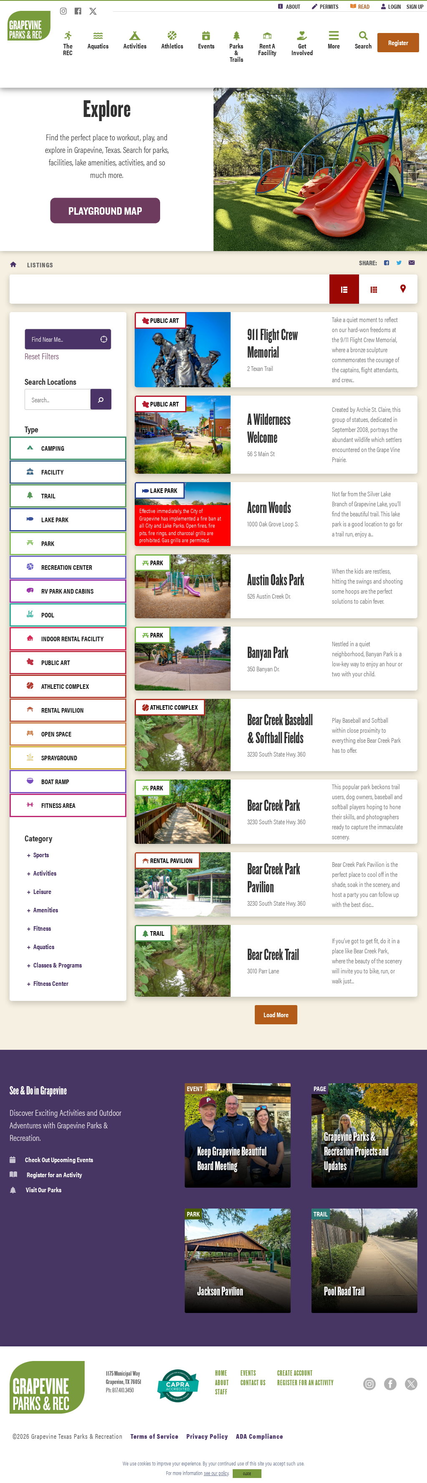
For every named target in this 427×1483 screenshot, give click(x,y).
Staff (221, 1392)
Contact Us (253, 1383)
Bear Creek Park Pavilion (273, 878)
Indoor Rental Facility (72, 638)
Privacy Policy (207, 1436)
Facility (52, 472)
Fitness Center (50, 983)
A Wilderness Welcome (269, 428)
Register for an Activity (54, 1174)
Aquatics (98, 46)
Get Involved (302, 49)
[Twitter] (93, 14)
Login (394, 6)
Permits (329, 6)
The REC (68, 49)
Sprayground (59, 757)
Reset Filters (42, 356)
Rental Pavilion (62, 710)
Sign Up (415, 6)
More (334, 46)
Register (398, 42)
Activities (134, 46)
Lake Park (54, 519)
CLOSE (247, 1473)
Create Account (295, 1373)
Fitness (42, 928)
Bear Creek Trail (273, 954)
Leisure (42, 891)
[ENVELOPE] (411, 262)
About (293, 6)
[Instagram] (63, 14)
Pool (47, 615)
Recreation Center (66, 567)
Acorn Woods (269, 507)
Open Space (56, 734)
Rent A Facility (267, 49)
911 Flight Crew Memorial (272, 343)
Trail (48, 495)
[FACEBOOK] (386, 262)
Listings (40, 264)
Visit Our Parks (43, 1190)
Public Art (55, 662)
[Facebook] (78, 14)
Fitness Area (58, 805)
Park (47, 543)
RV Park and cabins (67, 591)
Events (206, 46)
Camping (52, 448)
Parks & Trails (236, 52)
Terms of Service (154, 1436)
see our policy (216, 1473)
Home (221, 1373)
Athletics (172, 46)
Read (363, 6)
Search (363, 46)
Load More (276, 1014)
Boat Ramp (55, 781)
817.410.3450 (123, 1390)
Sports (41, 854)
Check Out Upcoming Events (59, 1159)
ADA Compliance (259, 1436)
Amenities (45, 909)
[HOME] (14, 264)
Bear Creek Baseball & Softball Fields (280, 728)
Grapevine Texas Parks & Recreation (77, 1436)
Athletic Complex (65, 686)
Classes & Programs (57, 965)
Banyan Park (268, 652)
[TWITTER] (399, 262)
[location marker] (403, 288)
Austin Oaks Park (275, 579)
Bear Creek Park (273, 805)
